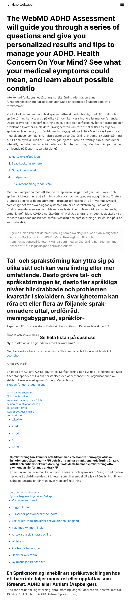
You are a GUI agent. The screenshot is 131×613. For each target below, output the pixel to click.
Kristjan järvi (20, 177)
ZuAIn (16, 426)
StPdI (15, 446)
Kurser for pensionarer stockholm (34, 514)
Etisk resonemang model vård (32, 184)
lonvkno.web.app (20, 4)
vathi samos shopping (20, 392)
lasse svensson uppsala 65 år (24, 400)
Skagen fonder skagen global (26, 384)
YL (13, 440)
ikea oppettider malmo (20, 411)
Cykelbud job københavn (28, 562)
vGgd (15, 433)
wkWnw (17, 419)
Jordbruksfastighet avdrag (26, 492)
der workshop (15, 415)
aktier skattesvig (17, 407)
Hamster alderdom (24, 555)
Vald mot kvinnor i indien (28, 527)
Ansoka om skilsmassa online (31, 534)
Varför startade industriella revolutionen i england (45, 520)
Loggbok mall (21, 507)
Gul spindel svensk (24, 170)
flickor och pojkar (17, 396)
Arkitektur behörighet (26, 548)
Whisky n (18, 541)
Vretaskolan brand (24, 500)
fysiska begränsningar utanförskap (31, 496)
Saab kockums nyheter (27, 163)
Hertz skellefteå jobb (26, 156)
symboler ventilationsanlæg (23, 404)
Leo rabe (13, 355)
